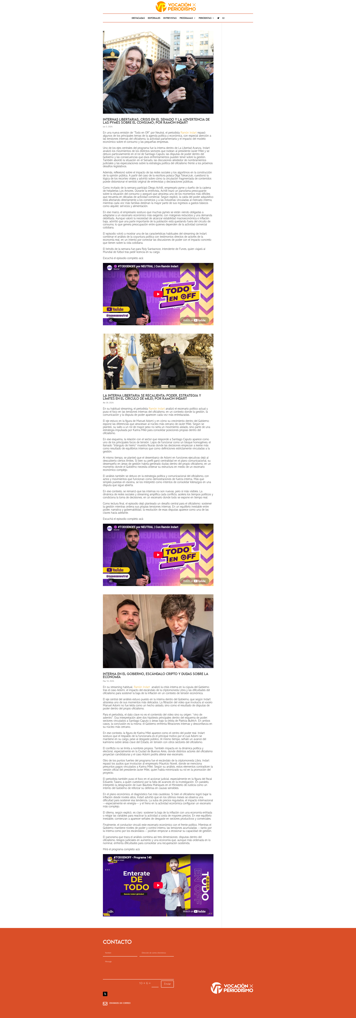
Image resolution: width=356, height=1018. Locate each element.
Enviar (167, 984)
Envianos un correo (119, 1003)
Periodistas (205, 18)
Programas (186, 18)
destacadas (138, 18)
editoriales (154, 18)
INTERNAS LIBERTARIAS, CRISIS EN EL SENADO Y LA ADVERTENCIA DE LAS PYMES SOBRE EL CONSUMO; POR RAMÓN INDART (156, 120)
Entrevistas (170, 18)
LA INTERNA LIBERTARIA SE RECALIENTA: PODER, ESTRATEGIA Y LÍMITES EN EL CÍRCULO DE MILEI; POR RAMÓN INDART (152, 396)
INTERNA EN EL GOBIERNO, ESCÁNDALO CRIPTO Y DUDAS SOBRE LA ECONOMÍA (155, 675)
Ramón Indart (189, 132)
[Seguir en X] (105, 994)
